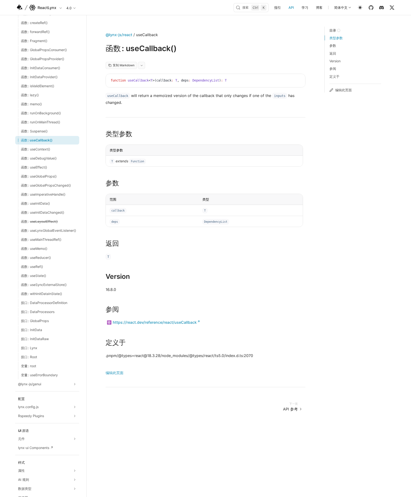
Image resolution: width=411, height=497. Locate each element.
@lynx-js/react (119, 34)
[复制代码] (298, 81)
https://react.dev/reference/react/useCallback (155, 322)
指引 (277, 7)
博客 (319, 7)
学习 (305, 7)
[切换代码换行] (291, 81)
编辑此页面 (114, 373)
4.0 (69, 8)
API (291, 7)
